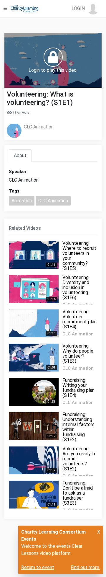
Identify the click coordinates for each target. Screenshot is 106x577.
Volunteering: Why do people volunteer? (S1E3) (77, 353)
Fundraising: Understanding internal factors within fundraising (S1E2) (78, 427)
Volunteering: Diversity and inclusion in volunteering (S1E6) (76, 287)
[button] (85, 8)
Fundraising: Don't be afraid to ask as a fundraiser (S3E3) (77, 493)
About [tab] (20, 155)
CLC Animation (39, 127)
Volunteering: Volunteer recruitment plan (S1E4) (79, 319)
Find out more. (85, 567)
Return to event (37, 567)
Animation (21, 200)
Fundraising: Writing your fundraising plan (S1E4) (78, 387)
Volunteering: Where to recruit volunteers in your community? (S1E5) (79, 255)
